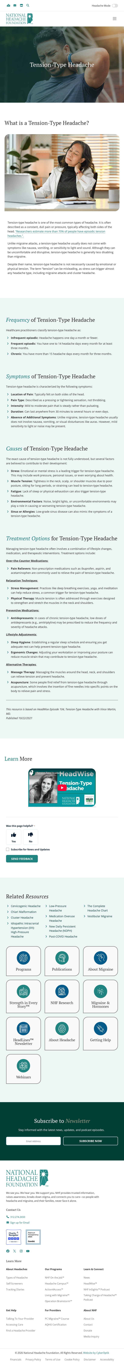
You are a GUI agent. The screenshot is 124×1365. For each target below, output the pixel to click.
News (87, 1277)
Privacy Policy (33, 1359)
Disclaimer (90, 1359)
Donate (88, 1330)
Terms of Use (52, 1359)
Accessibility (107, 1359)
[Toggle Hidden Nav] (114, 18)
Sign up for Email (19, 1222)
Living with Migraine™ (57, 1295)
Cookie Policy (72, 1359)
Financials (15, 1359)
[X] (14, 1252)
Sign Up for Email (15, 5)
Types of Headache (17, 1277)
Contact (88, 1324)
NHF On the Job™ (54, 1277)
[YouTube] (28, 1252)
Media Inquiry (91, 1336)
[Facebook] (8, 1252)
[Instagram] (21, 1252)
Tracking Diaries (15, 1289)
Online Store (22, 5)
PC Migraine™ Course (61, 1318)
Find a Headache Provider (9, 5)
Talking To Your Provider (20, 1318)
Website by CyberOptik (96, 1352)
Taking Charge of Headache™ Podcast (100, 1297)
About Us (89, 1318)
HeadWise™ (90, 1283)
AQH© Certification (56, 1324)
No (30, 841)
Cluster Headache (22, 917)
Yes (14, 841)
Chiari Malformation (23, 912)
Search (28, 5)
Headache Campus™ (56, 1283)
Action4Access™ (54, 1289)
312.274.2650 (17, 1217)
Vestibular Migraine (99, 916)
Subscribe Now (90, 1141)
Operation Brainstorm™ (58, 1301)
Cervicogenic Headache (26, 906)
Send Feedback (22, 859)
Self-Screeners (14, 1283)
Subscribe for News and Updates (30, 849)
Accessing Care (14, 1324)
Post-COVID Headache (63, 936)
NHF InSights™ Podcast (97, 1289)
